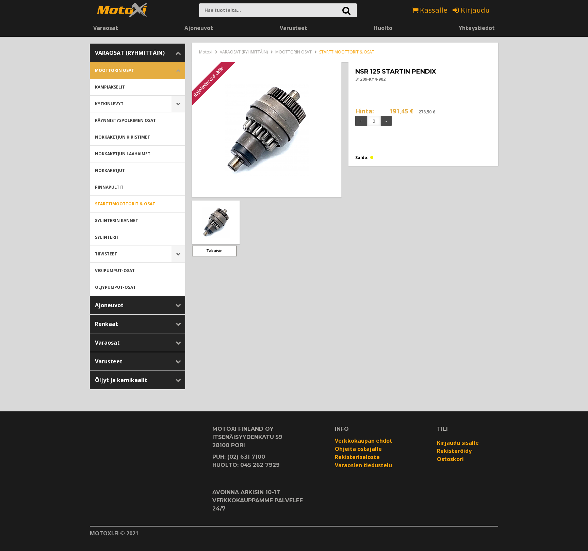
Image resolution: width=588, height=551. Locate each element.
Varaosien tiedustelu (363, 465)
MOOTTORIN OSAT (114, 70)
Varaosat (105, 28)
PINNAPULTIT (109, 187)
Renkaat (106, 324)
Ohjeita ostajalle (358, 449)
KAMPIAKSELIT (110, 87)
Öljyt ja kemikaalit (121, 380)
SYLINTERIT (107, 237)
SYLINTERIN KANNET (116, 220)
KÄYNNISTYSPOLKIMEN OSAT (125, 120)
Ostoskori (450, 459)
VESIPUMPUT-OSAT (115, 270)
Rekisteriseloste (357, 457)
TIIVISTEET (106, 254)
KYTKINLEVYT (109, 104)
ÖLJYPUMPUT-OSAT (115, 287)
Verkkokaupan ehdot (363, 440)
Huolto (383, 28)
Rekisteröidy (454, 451)
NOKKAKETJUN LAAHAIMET (122, 154)
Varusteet (293, 28)
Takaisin (214, 251)
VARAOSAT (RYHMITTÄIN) (130, 53)
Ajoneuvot (198, 28)
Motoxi (205, 52)
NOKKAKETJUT (110, 170)
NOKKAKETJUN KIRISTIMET (122, 137)
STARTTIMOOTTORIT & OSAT (125, 204)
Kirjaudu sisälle (458, 442)
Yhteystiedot (477, 28)
